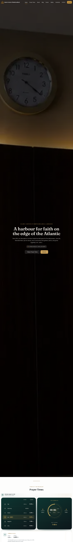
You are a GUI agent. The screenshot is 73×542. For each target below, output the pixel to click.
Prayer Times (32, 2)
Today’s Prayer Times (32, 252)
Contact (63, 2)
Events (47, 2)
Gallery (52, 2)
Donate (69, 2)
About (38, 2)
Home (26, 2)
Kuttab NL (58, 2)
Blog (43, 2)
